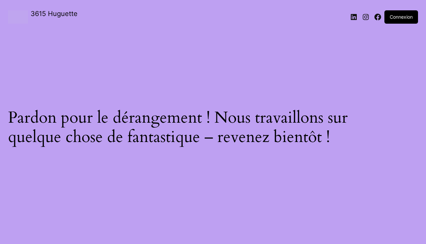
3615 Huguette (54, 14)
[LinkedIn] (354, 17)
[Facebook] (378, 17)
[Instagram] (366, 17)
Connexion (401, 17)
